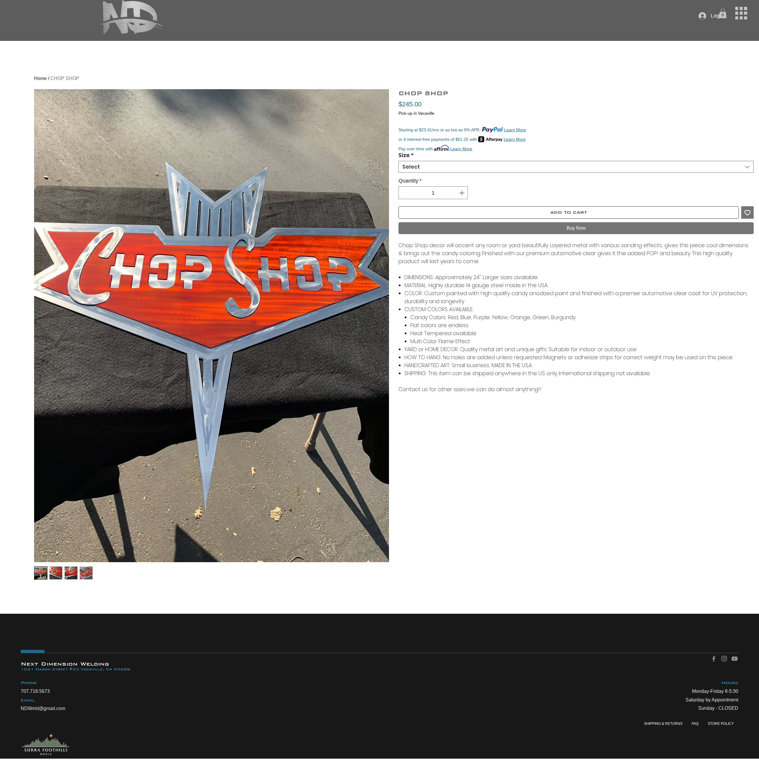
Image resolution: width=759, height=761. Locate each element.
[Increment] (462, 193)
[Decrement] (404, 193)
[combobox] (575, 167)
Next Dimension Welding (65, 663)
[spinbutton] (433, 193)
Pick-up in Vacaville (416, 113)
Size (406, 155)
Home (40, 78)
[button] (741, 13)
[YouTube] (734, 658)
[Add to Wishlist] (747, 212)
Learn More (515, 129)
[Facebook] (713, 658)
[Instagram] (724, 658)
